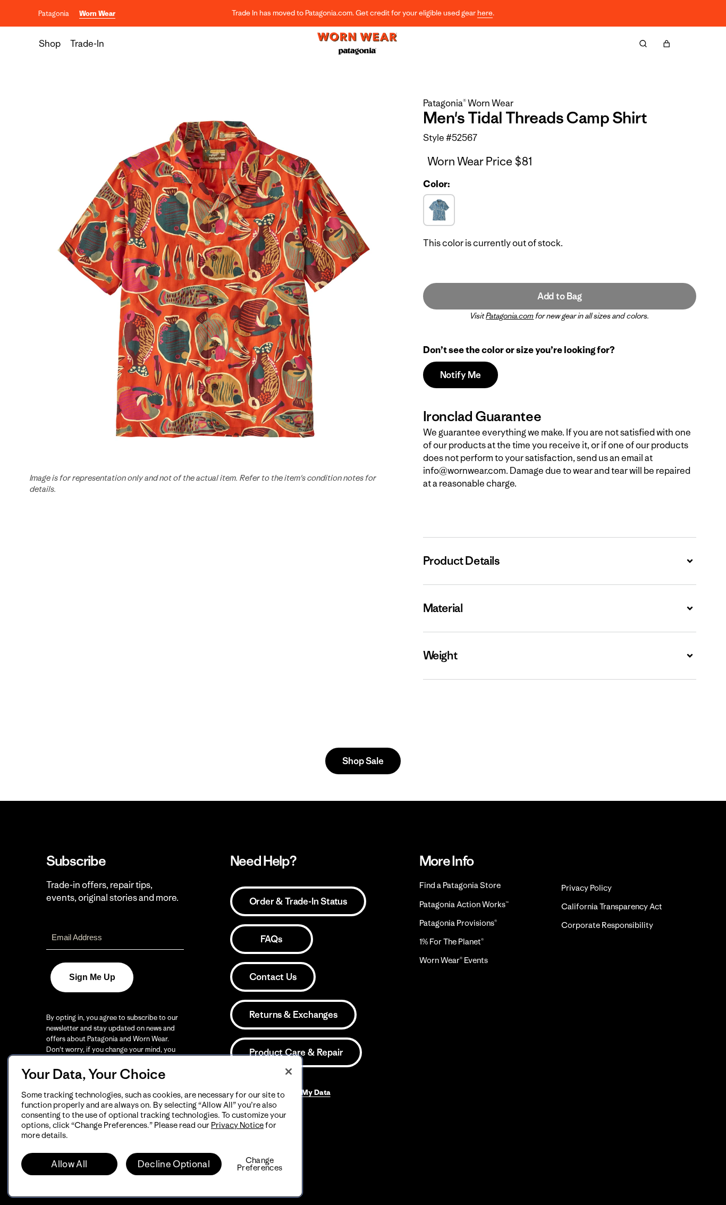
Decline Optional (174, 1164)
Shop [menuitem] (50, 43)
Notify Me (460, 375)
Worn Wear (97, 13)
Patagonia (53, 13)
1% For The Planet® (451, 941)
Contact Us (273, 977)
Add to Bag (559, 296)
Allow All (69, 1164)
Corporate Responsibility (607, 925)
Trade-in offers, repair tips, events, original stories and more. (112, 891)
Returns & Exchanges (293, 1014)
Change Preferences (259, 1164)
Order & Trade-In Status (298, 901)
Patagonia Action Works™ (464, 904)
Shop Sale (362, 761)
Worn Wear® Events (453, 960)
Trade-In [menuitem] (87, 43)
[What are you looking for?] (643, 43)
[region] (155, 1126)
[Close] (288, 1071)
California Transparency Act (611, 906)
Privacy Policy (586, 888)
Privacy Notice (237, 1125)
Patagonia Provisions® (458, 923)
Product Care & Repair (296, 1052)
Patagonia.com (510, 316)
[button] (666, 43)
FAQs (271, 939)
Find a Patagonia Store (460, 885)
